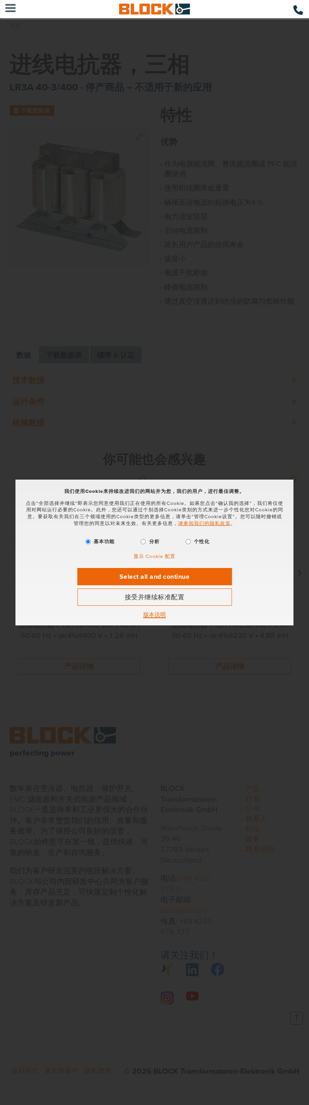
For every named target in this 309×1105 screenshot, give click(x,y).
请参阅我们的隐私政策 (204, 523)
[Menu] (10, 9)
